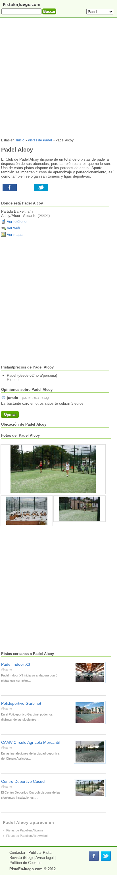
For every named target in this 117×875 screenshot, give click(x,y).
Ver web (13, 228)
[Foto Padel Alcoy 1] (27, 511)
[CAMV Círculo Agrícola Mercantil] (89, 751)
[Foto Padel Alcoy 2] (79, 508)
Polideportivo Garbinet (21, 703)
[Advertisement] (58, 80)
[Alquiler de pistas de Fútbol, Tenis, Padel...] (21, 6)
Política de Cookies (25, 863)
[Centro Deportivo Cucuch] (89, 788)
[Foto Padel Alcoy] (53, 469)
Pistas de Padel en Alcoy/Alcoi (26, 835)
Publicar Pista (39, 852)
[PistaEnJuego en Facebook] (94, 856)
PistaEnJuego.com (26, 869)
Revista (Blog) (21, 857)
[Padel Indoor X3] (89, 672)
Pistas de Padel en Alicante (24, 830)
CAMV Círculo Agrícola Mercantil (30, 742)
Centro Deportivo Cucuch (24, 781)
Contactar (17, 852)
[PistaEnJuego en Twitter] (106, 856)
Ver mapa (14, 234)
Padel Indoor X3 (15, 664)
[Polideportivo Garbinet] (89, 712)
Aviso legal (44, 857)
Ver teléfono (16, 221)
